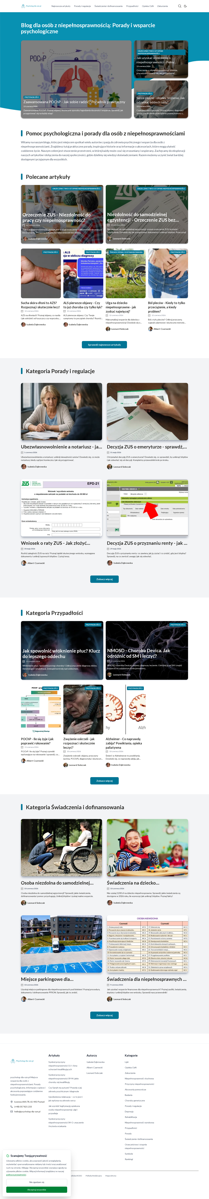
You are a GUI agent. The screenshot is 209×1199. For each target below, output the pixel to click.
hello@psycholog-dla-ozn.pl (27, 1111)
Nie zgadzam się (36, 1182)
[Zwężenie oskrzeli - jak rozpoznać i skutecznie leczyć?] (83, 709)
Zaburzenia (162, 6)
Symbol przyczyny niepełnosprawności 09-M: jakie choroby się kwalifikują (64, 1078)
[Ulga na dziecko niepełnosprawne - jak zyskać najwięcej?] (126, 273)
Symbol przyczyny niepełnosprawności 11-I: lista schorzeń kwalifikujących (63, 1066)
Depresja (129, 1111)
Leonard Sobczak (121, 238)
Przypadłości (132, 6)
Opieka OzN (148, 6)
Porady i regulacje (82, 6)
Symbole (129, 1153)
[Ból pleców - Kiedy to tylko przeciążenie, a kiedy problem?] (168, 273)
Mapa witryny (110, 1176)
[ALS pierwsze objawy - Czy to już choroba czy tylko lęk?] (83, 273)
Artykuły (54, 1055)
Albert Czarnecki (36, 563)
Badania (128, 1095)
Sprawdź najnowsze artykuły (104, 344)
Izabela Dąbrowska (37, 238)
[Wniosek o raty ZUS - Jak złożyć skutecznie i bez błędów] (61, 508)
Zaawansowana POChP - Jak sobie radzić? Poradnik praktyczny (74, 102)
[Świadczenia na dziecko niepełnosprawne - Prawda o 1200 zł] (147, 847)
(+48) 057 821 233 (23, 1106)
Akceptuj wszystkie (36, 1189)
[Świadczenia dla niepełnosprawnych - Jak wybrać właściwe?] (147, 944)
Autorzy (92, 1055)
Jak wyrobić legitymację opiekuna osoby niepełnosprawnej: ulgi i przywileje (64, 1110)
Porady (128, 1133)
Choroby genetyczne (135, 1100)
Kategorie (131, 1055)
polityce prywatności (16, 1174)
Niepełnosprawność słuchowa (139, 1078)
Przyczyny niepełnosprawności (139, 1084)
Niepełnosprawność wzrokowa (139, 1122)
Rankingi (129, 1159)
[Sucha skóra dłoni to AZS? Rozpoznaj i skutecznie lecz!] (41, 273)
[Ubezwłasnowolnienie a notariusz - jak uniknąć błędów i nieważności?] (61, 411)
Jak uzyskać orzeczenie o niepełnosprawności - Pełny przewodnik (155, 62)
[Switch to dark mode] (185, 6)
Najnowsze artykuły (61, 6)
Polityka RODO (76, 1176)
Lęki (127, 1062)
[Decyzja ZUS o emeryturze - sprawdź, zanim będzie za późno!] (147, 411)
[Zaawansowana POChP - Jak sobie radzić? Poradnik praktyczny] (76, 79)
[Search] (179, 6)
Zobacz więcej (104, 579)
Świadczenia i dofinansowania (109, 6)
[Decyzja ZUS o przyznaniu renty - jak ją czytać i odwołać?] (147, 508)
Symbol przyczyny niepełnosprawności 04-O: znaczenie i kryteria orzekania (66, 1122)
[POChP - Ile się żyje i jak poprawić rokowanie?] (41, 709)
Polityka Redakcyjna (94, 1176)
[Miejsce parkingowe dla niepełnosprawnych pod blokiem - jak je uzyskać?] (61, 944)
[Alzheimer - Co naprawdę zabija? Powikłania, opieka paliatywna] (126, 709)
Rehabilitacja (131, 1117)
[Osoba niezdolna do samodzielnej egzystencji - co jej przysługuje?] (61, 847)
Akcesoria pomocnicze (135, 1089)
